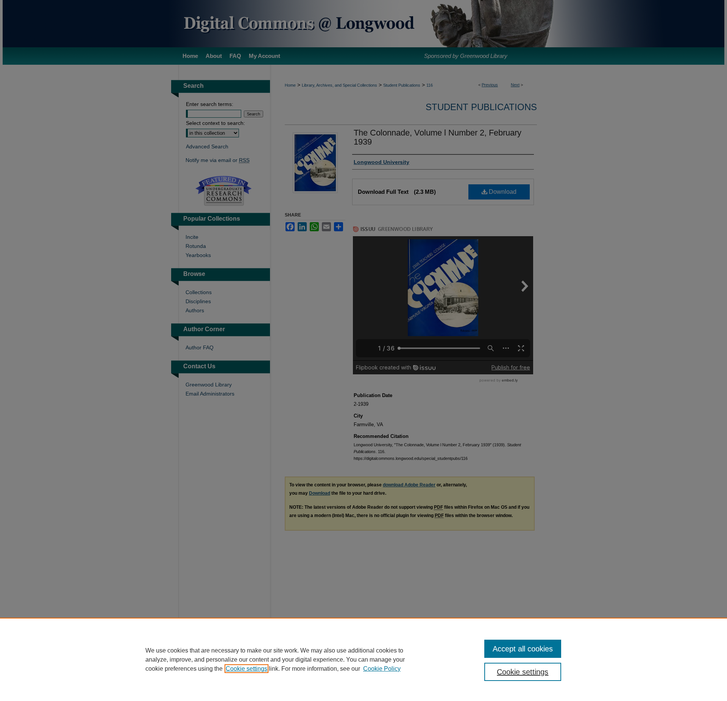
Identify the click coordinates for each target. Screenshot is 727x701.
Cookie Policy (382, 668)
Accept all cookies (523, 649)
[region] (363, 659)
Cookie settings (246, 668)
